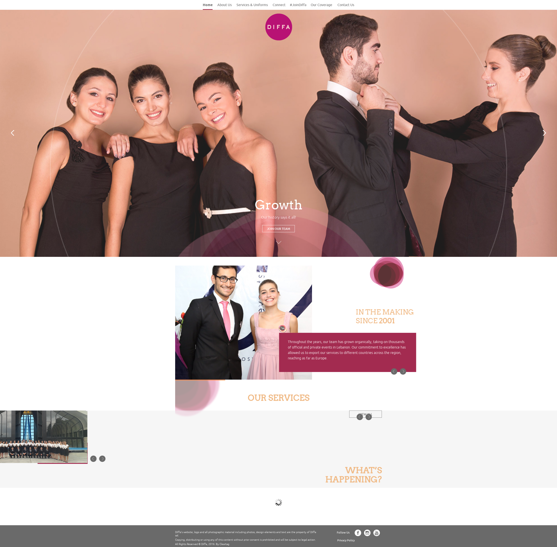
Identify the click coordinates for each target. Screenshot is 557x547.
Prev (12, 133)
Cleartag (224, 544)
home (208, 5)
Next (544, 133)
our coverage (321, 5)
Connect (279, 5)
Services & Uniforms (252, 5)
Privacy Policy (346, 540)
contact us (345, 5)
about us (224, 5)
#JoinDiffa (298, 5)
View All (365, 414)
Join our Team (278, 229)
